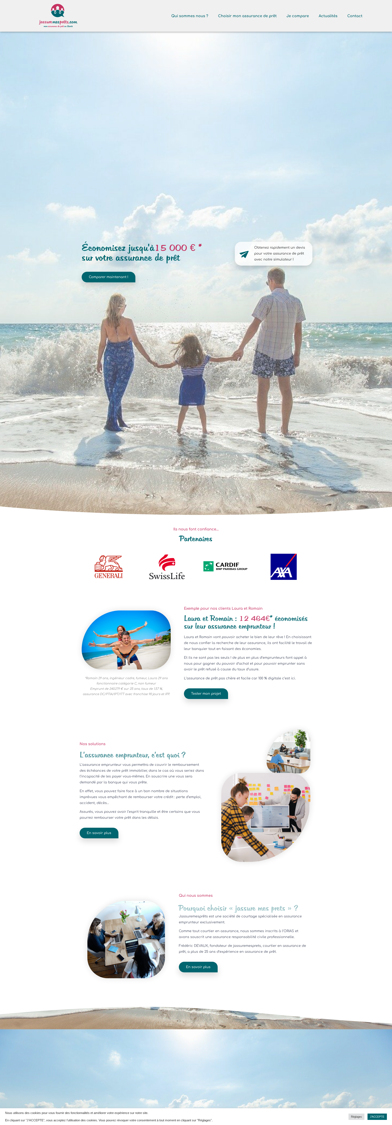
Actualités (328, 16)
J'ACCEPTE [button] (377, 1116)
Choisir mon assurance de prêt (247, 16)
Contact (354, 16)
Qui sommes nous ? (189, 16)
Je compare (297, 16)
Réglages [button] (356, 1116)
